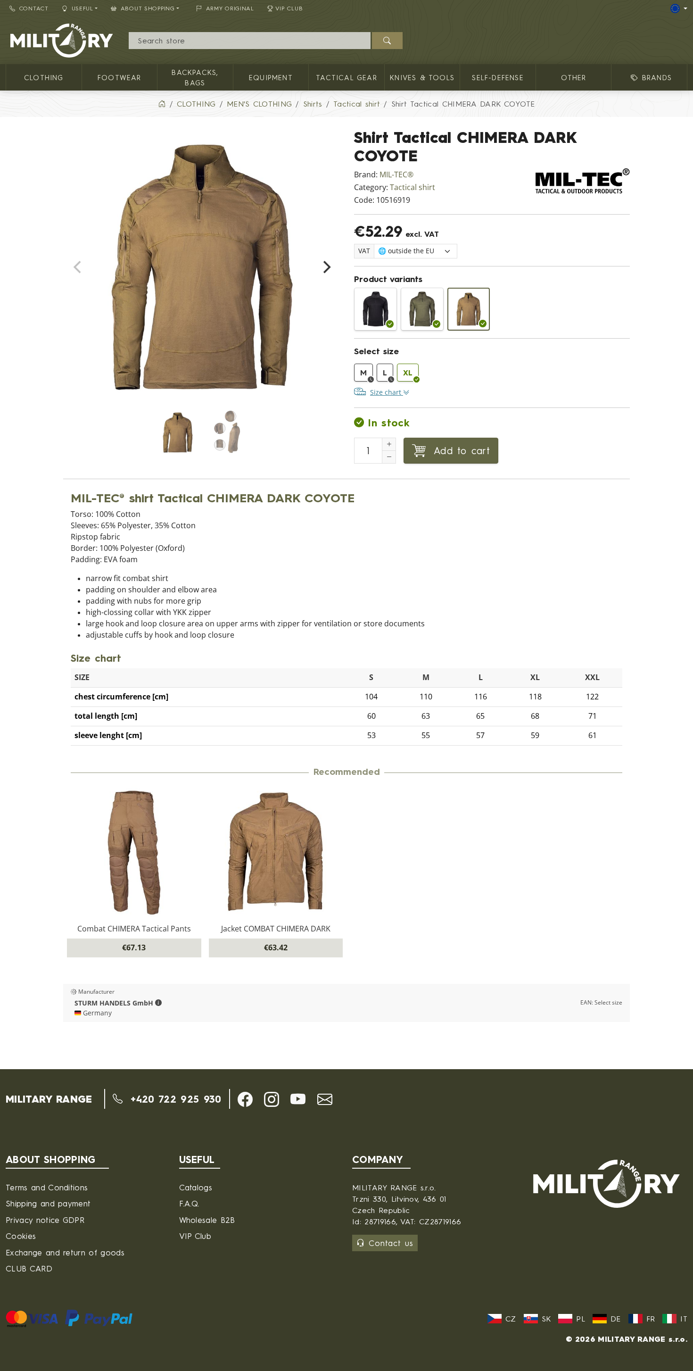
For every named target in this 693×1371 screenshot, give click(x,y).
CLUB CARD (29, 1268)
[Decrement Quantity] (389, 457)
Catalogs (196, 1187)
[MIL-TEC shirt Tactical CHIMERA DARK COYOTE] (468, 309)
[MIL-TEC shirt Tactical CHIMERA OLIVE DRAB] (422, 309)
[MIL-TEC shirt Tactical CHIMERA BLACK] (375, 309)
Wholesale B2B (207, 1220)
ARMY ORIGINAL (230, 8)
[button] (158, 1003)
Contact (34, 8)
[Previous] (78, 267)
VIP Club (289, 8)
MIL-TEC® (396, 175)
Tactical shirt (412, 187)
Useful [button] (82, 8)
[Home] (161, 103)
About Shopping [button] (148, 8)
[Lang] (678, 8)
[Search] (387, 40)
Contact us (391, 1243)
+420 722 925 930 (173, 1099)
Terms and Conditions (47, 1187)
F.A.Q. (189, 1203)
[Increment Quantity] (389, 444)
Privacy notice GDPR (45, 1220)
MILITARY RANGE (49, 1099)
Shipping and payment (48, 1203)
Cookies (21, 1236)
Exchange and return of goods (65, 1252)
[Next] (325, 267)
